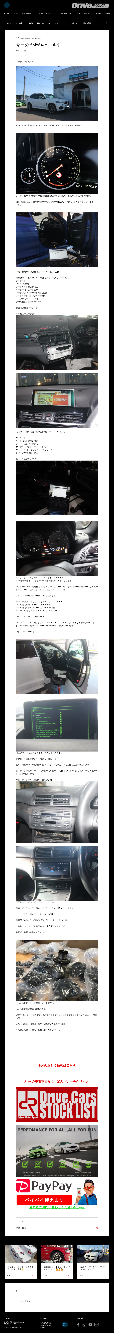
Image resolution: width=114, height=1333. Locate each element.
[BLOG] (96, 1324)
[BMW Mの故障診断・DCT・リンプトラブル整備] (57, 1254)
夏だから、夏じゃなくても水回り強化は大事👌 (20, 1268)
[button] (106, 23)
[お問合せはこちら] (65, 1324)
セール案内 (20, 23)
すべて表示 (105, 1240)
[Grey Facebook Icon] (78, 1324)
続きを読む (87, 23)
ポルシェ (75, 23)
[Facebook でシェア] (17, 1221)
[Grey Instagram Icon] (84, 1324)
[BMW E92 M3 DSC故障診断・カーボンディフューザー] (93, 1254)
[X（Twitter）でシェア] (22, 1221)
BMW (31, 23)
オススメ (8, 23)
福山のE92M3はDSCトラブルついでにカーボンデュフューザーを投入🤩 (93, 1268)
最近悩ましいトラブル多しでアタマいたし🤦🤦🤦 (57, 1268)
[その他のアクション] (97, 38)
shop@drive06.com (46, 1322)
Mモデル (40, 23)
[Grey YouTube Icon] (90, 1324)
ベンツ (65, 23)
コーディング (53, 23)
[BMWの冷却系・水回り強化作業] (21, 1254)
